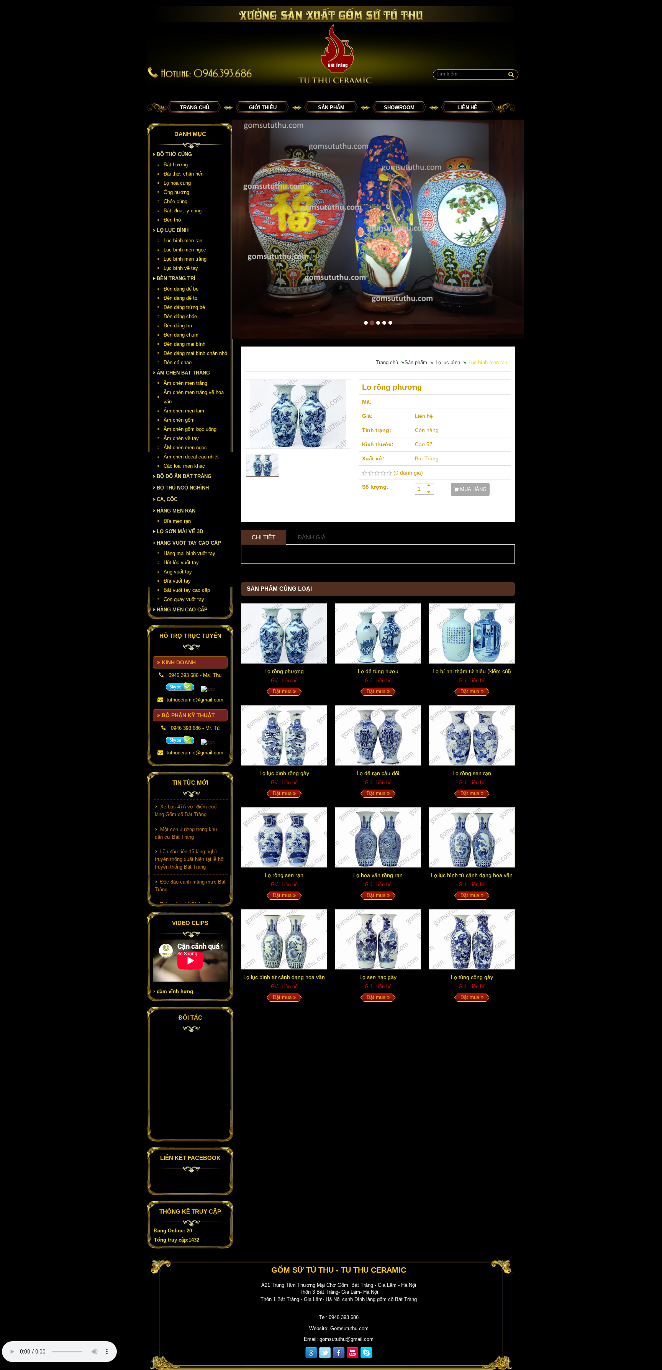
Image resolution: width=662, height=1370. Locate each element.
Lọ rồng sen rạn (471, 773)
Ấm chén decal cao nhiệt (191, 457)
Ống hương (176, 192)
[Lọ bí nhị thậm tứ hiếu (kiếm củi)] (472, 633)
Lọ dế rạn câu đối (378, 773)
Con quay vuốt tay (184, 599)
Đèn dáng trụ (178, 326)
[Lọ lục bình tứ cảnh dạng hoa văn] (472, 837)
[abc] (180, 686)
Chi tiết (263, 537)
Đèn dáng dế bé (181, 289)
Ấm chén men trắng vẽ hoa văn (194, 396)
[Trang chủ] (331, 46)
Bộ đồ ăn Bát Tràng (184, 476)
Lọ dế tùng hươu (378, 671)
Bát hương (176, 165)
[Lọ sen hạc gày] (378, 939)
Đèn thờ (173, 220)
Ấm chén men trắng (185, 383)
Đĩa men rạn (177, 521)
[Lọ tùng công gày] (472, 939)
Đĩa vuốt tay (177, 581)
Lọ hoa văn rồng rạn (378, 875)
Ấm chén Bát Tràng (183, 373)
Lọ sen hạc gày (378, 977)
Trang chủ (194, 107)
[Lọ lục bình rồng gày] (284, 735)
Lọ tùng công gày (472, 977)
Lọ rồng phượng (284, 671)
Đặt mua (283, 691)
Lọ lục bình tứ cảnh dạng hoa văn (472, 875)
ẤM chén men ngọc (185, 447)
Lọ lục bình (172, 230)
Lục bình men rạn (183, 240)
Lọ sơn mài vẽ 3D (180, 531)
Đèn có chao (178, 362)
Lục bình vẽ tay (181, 268)
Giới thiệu (263, 107)
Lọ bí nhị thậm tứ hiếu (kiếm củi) (472, 671)
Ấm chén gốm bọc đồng (190, 429)
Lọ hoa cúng (177, 183)
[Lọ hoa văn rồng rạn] (378, 837)
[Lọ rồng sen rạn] (472, 735)
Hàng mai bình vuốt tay (189, 553)
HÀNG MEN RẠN (176, 511)
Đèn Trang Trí (176, 278)
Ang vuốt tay (178, 572)
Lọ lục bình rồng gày (284, 773)
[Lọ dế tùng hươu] (378, 633)
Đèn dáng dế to (180, 298)
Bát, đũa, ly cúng (183, 211)
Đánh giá (312, 537)
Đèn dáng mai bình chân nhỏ (195, 353)
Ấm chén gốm (179, 420)
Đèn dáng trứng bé (184, 307)
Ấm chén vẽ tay (181, 438)
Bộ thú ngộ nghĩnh (183, 488)
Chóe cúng (175, 201)
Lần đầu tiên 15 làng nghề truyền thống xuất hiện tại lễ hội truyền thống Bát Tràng (189, 844)
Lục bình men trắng (185, 259)
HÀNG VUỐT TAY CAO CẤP (189, 543)
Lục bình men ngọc (185, 250)
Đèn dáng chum (181, 335)
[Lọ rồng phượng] (298, 414)
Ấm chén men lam (184, 411)
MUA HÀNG (473, 489)
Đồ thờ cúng (174, 154)
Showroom (399, 107)
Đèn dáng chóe (180, 316)
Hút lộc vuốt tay (181, 562)
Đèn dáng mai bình (184, 344)
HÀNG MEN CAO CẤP (182, 610)
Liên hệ (467, 107)
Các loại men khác (184, 466)
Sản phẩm (331, 107)
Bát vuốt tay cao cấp (187, 590)
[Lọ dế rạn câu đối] (378, 735)
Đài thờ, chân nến (183, 174)
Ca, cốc (167, 499)
